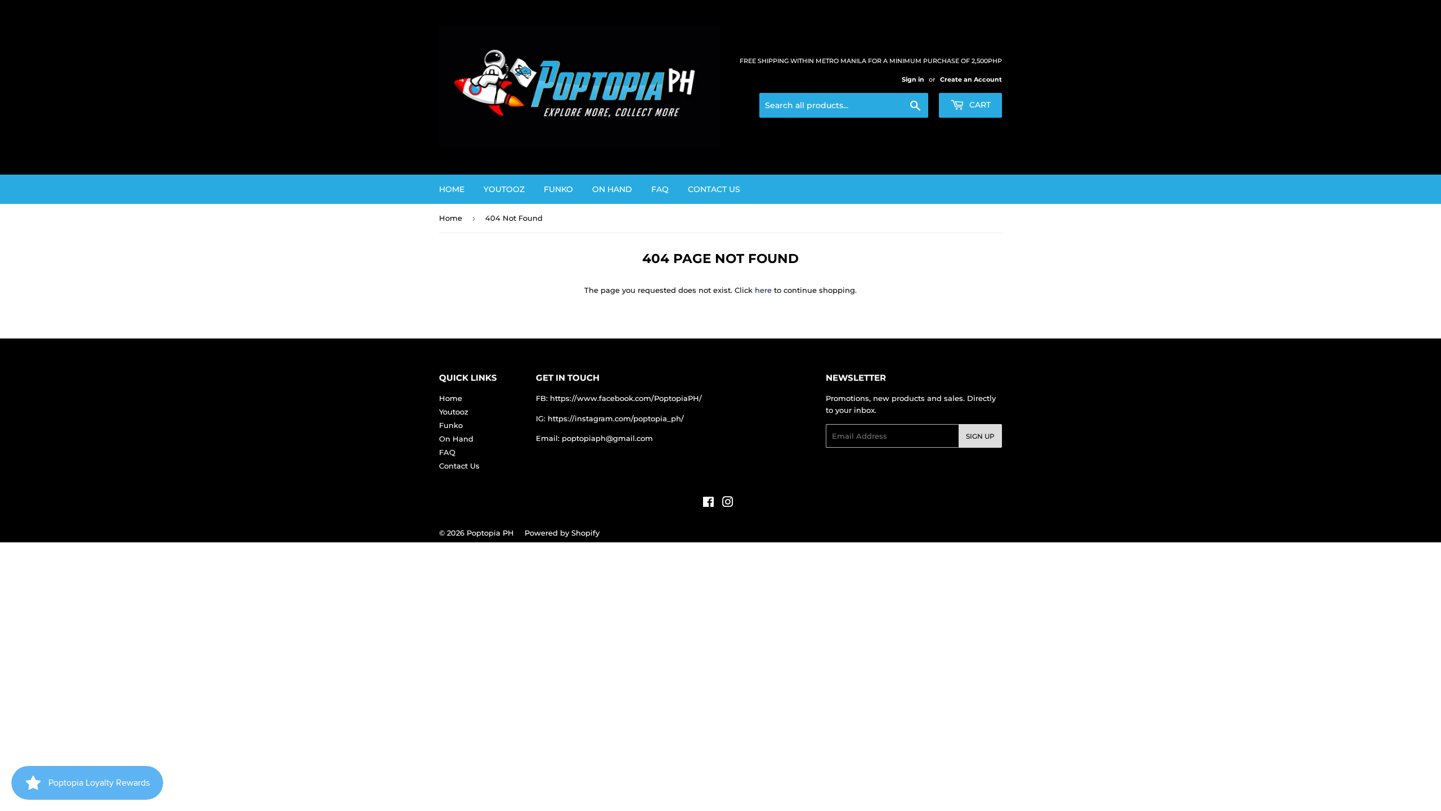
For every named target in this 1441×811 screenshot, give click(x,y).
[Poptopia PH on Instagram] (727, 503)
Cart (979, 105)
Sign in (913, 79)
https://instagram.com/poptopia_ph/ (616, 418)
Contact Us (714, 189)
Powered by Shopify (562, 532)
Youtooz (504, 189)
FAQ (660, 189)
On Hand (612, 189)
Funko (558, 189)
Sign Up (980, 436)
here (763, 290)
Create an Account (971, 79)
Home (451, 189)
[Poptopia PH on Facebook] (708, 503)
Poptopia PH (490, 532)
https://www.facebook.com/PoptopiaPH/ (626, 398)
